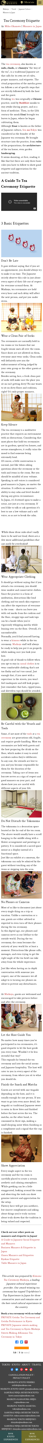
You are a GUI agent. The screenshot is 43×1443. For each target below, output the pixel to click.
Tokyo (6, 1364)
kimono (16, 640)
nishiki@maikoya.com (21, 1385)
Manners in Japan (9, 12)
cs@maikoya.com (21, 1402)
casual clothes (27, 663)
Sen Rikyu (29, 130)
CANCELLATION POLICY (21, 1375)
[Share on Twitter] (21, 1342)
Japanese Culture (24, 9)
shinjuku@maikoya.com (21, 1422)
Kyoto (16, 1364)
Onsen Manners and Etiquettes (17, 1255)
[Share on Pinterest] (26, 1342)
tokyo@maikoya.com (21, 1408)
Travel (13, 9)
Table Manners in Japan (13, 1263)
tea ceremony (13, 64)
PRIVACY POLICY (21, 1378)
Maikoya (6, 9)
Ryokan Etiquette (10, 1259)
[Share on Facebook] (16, 1342)
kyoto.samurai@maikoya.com (21, 1395)
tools (29, 733)
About (26, 1364)
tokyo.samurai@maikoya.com (27, 1415)
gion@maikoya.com (34, 1388)
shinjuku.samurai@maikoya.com (27, 1429)
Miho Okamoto (13, 26)
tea (14, 99)
